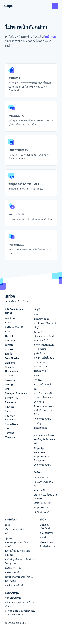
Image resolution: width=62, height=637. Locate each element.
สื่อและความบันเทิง (44, 406)
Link (7, 388)
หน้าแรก (50, 36)
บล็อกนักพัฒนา (41, 511)
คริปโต (9, 353)
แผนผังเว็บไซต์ (13, 568)
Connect (9, 349)
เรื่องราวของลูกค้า (14, 529)
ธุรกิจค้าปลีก (40, 427)
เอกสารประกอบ (42, 477)
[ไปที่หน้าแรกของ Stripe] (8, 296)
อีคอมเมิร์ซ (39, 332)
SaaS (36, 375)
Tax (7, 428)
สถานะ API (39, 490)
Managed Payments (16, 393)
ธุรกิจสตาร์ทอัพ (42, 318)
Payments (10, 402)
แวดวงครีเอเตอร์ (42, 384)
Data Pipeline (12, 358)
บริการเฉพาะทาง (42, 418)
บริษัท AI (38, 379)
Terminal (10, 432)
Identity (9, 375)
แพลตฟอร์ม (40, 371)
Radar (8, 411)
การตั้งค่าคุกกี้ (12, 572)
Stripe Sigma (12, 423)
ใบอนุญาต (10, 563)
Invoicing (10, 379)
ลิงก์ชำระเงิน (11, 397)
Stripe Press (46, 541)
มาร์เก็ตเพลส (40, 362)
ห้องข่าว (44, 537)
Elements (10, 362)
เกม (36, 388)
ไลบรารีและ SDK (42, 503)
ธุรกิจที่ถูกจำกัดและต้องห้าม (19, 559)
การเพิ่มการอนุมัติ (14, 327)
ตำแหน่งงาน (46, 532)
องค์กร (37, 314)
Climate (9, 344)
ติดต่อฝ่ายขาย (47, 546)
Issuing (9, 384)
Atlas (8, 322)
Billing (8, 331)
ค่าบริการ (10, 318)
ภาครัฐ (37, 423)
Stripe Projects (42, 507)
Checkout (10, 340)
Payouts (9, 406)
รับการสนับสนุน (13, 598)
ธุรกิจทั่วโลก (40, 353)
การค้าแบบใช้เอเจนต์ (45, 323)
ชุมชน (8, 538)
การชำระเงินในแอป (44, 357)
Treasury (10, 437)
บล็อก (8, 533)
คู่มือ (7, 524)
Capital (9, 335)
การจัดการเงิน (41, 366)
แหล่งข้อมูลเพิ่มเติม (15, 585)
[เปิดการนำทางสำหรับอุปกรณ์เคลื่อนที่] (55, 6)
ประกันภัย (39, 401)
